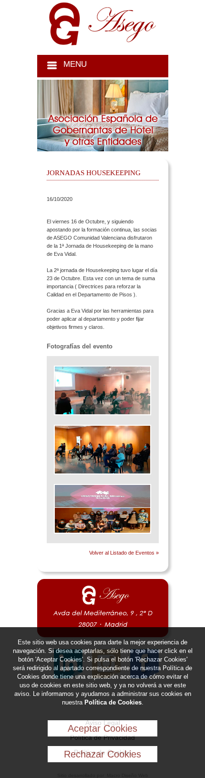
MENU (75, 64)
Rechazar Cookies (102, 754)
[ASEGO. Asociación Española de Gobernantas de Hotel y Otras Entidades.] (102, 43)
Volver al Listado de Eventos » (124, 553)
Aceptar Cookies (102, 728)
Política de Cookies (113, 702)
